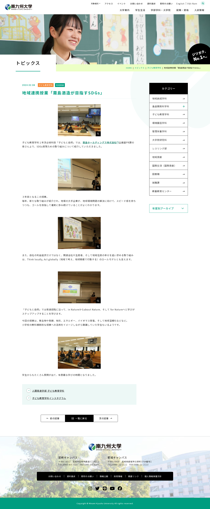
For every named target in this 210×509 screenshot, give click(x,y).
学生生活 (140, 10)
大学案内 (125, 10)
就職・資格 (182, 10)
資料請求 (71, 476)
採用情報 (118, 476)
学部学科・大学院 (161, 10)
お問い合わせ (54, 476)
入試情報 (199, 10)
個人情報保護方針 (153, 476)
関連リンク (133, 476)
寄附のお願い (87, 476)
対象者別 (94, 3)
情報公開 (104, 476)
